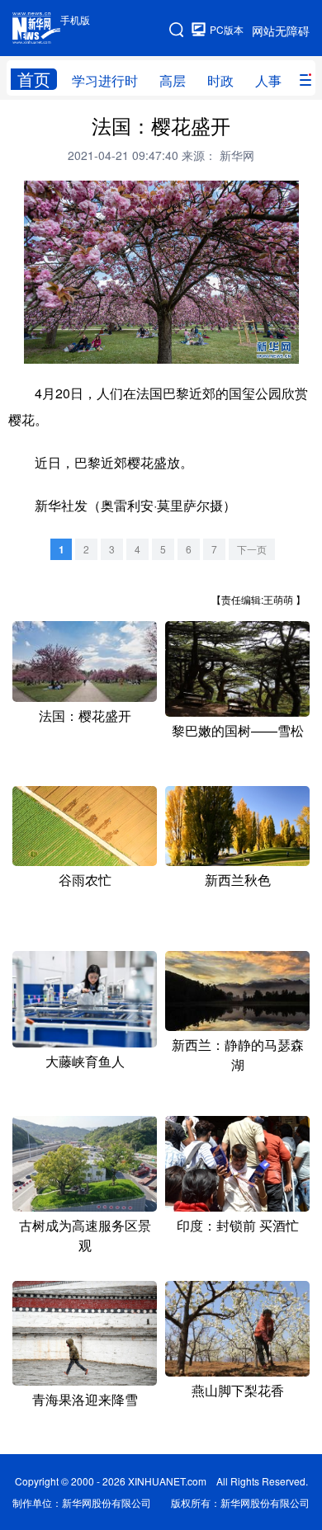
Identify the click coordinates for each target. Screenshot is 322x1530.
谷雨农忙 (85, 879)
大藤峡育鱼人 (85, 1061)
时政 (220, 80)
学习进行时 (105, 80)
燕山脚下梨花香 (238, 1390)
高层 (172, 80)
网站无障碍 (281, 30)
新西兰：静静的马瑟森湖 (238, 1054)
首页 (33, 79)
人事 (268, 80)
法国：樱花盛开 (85, 715)
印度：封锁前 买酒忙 (238, 1225)
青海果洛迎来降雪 (85, 1399)
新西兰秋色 (238, 879)
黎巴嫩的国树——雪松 (238, 730)
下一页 (252, 549)
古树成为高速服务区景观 (85, 1235)
